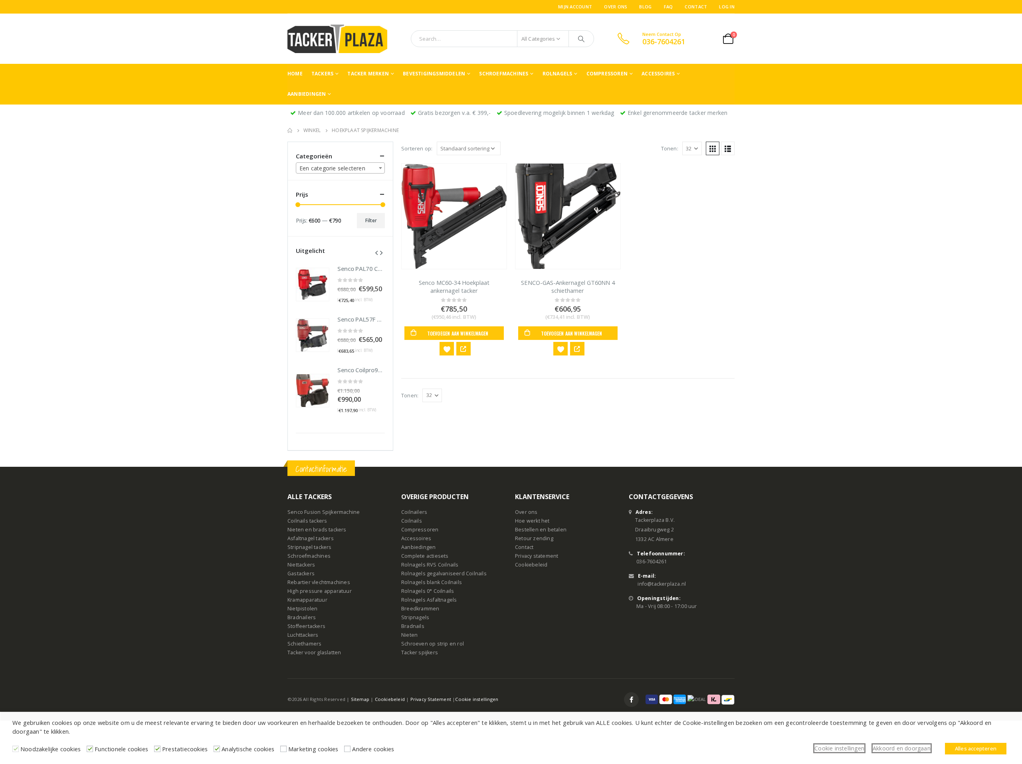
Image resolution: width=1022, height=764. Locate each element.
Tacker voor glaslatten (314, 652)
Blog (645, 7)
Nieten (409, 635)
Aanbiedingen (306, 94)
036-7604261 (651, 561)
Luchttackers (302, 635)
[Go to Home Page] (289, 130)
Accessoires (658, 73)
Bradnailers (301, 617)
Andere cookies (373, 749)
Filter (371, 220)
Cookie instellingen (476, 699)
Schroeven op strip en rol (432, 643)
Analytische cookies (248, 749)
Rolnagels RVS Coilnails (430, 564)
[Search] (581, 39)
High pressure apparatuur (319, 591)
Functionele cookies (121, 749)
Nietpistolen (302, 608)
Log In (727, 7)
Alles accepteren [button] (975, 748)
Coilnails (411, 520)
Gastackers (301, 573)
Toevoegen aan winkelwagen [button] (458, 333)
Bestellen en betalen (540, 529)
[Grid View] (712, 148)
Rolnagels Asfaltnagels (429, 599)
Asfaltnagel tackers (310, 538)
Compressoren (607, 73)
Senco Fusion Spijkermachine (323, 512)
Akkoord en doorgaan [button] (902, 748)
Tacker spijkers (419, 652)
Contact (696, 7)
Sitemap (360, 699)
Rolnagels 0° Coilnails (427, 591)
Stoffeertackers (306, 626)
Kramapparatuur (307, 599)
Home (295, 73)
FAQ (668, 7)
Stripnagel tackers (309, 547)
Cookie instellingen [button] (839, 748)
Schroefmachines (503, 73)
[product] (454, 216)
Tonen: (669, 148)
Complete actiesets (425, 556)
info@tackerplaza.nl (662, 583)
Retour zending (534, 538)
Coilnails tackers (307, 520)
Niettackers (301, 564)
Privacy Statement (430, 699)
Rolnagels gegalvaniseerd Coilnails (444, 573)
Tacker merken (368, 73)
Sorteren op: (416, 148)
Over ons (615, 7)
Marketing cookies (313, 749)
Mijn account (575, 7)
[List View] (728, 148)
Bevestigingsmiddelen (434, 73)
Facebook (631, 699)
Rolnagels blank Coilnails (431, 582)
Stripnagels (415, 617)
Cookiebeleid (531, 564)
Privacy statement (536, 556)
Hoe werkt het (532, 520)
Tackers (322, 73)
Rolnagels (557, 73)
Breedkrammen (420, 608)
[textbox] (340, 168)
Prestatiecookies (185, 749)
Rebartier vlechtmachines (318, 582)
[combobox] (340, 168)
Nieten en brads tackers (317, 529)
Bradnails (412, 626)
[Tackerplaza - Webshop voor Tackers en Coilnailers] (337, 38)
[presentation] (376, 252)
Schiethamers (304, 643)
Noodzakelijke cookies (50, 749)
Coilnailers (414, 512)
